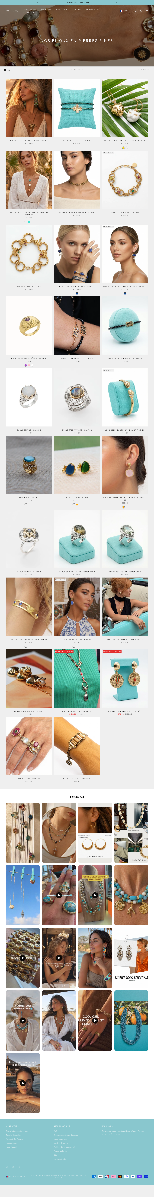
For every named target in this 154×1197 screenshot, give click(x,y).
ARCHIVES (77, 9)
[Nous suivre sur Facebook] (7, 1167)
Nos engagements (60, 1139)
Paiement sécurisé (60, 1151)
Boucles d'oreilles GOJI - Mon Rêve (125, 711)
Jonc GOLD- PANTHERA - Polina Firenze (125, 430)
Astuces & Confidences (14, 1139)
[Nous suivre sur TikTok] (19, 1167)
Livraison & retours (61, 1143)
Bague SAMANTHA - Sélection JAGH (29, 358)
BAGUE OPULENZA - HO (77, 497)
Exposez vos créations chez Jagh (66, 1135)
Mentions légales (60, 1159)
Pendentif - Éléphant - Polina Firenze (29, 141)
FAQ (55, 1131)
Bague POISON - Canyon (29, 572)
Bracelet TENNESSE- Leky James (77, 358)
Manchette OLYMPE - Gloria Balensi (29, 639)
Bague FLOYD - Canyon (29, 779)
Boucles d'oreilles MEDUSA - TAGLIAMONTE (125, 286)
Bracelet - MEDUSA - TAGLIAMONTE (77, 286)
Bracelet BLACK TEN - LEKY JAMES (125, 358)
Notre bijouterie (11, 1147)
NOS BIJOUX (46, 9)
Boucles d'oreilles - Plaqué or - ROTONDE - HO (125, 499)
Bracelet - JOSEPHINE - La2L (125, 212)
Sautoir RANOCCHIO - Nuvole (29, 711)
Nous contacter (11, 1143)
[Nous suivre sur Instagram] (13, 1167)
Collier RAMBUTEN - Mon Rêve (77, 711)
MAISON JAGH (92, 9)
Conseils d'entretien (13, 1135)
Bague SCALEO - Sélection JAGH (125, 572)
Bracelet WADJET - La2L (29, 286)
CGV (55, 1155)
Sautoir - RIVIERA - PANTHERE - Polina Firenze (29, 213)
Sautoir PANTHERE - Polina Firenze (125, 639)
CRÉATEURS (61, 9)
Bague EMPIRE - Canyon (29, 430)
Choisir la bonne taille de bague (17, 1131)
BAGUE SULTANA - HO (29, 497)
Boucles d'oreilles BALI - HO (76, 639)
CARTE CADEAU (30, 13)
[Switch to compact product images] (13, 70)
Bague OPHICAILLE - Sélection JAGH (77, 572)
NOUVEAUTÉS (29, 9)
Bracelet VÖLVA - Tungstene (77, 779)
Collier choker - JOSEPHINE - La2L (76, 212)
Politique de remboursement (64, 1147)
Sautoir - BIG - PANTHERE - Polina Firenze (125, 141)
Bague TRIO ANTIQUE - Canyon (77, 430)
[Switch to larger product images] (5, 70)
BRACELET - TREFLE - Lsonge (77, 141)
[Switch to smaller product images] (9, 70)
